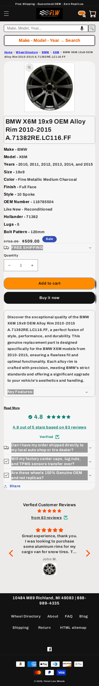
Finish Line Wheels (54, 681)
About (52, 616)
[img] (49, 511)
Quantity (11, 255)
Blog (83, 616)
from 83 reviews (46, 518)
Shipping (20, 628)
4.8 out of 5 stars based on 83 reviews (50, 427)
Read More (12, 408)
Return (44, 628)
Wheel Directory (26, 616)
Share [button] (15, 486)
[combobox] (46, 28)
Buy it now (49, 298)
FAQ (69, 616)
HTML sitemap (73, 628)
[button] (6, 13)
